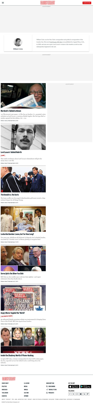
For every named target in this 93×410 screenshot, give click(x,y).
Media (25, 386)
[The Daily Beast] (47, 2)
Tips (13, 399)
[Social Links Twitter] (73, 394)
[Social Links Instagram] (77, 394)
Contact (8, 399)
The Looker (5, 393)
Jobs (16, 399)
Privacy (30, 399)
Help (25, 399)
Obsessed (4, 389)
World (26, 389)
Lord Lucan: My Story (56, 42)
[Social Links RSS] (84, 394)
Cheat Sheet (5, 383)
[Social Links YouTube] (80, 394)
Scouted (4, 396)
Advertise (21, 399)
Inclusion (51, 399)
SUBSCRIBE (86, 3)
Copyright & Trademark (73, 399)
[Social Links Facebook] (69, 394)
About (3, 399)
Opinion (26, 396)
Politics (4, 386)
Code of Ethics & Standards (40, 399)
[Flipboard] (87, 394)
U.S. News (26, 383)
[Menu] (4, 3)
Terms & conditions (60, 399)
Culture (26, 393)
